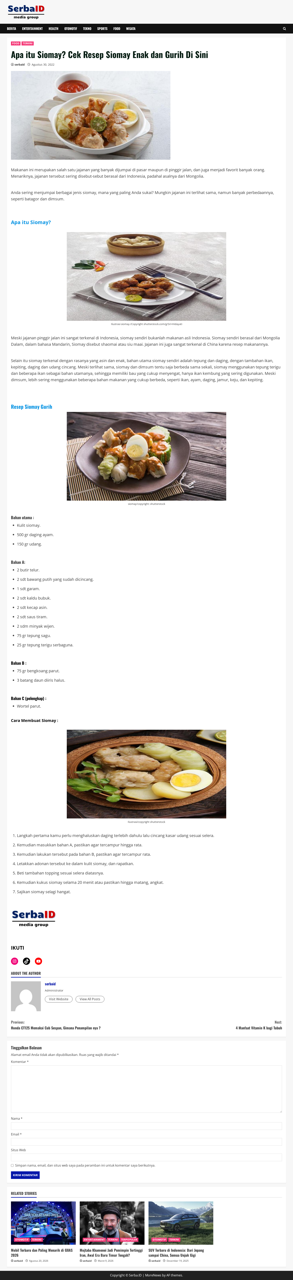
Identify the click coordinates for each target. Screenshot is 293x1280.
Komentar (20, 1061)
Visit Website (58, 999)
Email (16, 1134)
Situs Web (18, 1150)
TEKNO (87, 28)
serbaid (20, 64)
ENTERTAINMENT (32, 28)
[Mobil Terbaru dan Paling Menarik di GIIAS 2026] (43, 1223)
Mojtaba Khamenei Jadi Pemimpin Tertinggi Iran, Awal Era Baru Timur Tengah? (111, 1253)
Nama (17, 1118)
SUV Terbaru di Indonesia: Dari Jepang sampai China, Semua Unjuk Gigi (176, 1253)
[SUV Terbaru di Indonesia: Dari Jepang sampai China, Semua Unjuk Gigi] (180, 1223)
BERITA (11, 28)
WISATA (131, 28)
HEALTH (53, 28)
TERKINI (27, 43)
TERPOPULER (129, 1239)
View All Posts (90, 999)
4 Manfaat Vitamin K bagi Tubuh (259, 1024)
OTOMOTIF (70, 28)
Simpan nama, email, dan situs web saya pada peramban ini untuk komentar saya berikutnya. (85, 1165)
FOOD (116, 28)
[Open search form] (284, 28)
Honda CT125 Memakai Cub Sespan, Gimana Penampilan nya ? (56, 1024)
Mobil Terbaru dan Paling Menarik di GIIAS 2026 (42, 1253)
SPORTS (102, 28)
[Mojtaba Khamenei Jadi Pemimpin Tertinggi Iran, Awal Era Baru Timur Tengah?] (112, 1223)
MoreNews (153, 1275)
